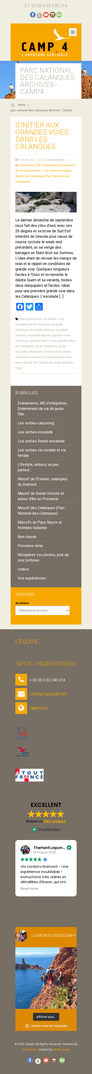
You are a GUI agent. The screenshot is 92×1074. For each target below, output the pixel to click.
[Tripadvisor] (59, 15)
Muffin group (61, 1049)
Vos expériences (32, 578)
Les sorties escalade (57, 170)
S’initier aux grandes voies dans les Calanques (41, 135)
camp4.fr (38, 708)
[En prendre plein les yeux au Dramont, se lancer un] (46, 978)
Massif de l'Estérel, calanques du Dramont (42, 482)
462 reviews (55, 821)
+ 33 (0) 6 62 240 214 (47, 5)
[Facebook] (33, 15)
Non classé (27, 537)
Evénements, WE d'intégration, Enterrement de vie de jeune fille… (42, 408)
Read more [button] (29, 889)
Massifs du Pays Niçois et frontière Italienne (40, 525)
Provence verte (30, 546)
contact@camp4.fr (48, 694)
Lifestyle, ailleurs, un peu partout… (38, 467)
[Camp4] (46, 42)
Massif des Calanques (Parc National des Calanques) (41, 511)
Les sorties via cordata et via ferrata (42, 453)
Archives (22, 603)
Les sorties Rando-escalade (41, 441)
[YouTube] (46, 15)
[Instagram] (52, 15)
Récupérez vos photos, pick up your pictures (43, 557)
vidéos (23, 569)
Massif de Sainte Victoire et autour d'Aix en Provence (41, 496)
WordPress (30, 1049)
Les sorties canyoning (36, 423)
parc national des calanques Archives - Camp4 (41, 110)
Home (21, 105)
